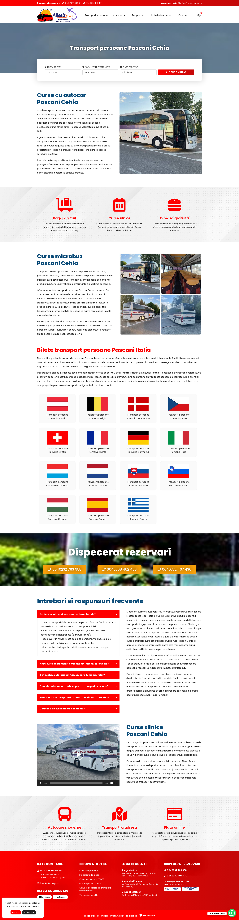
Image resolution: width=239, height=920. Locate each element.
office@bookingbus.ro (191, 3)
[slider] (76, 783)
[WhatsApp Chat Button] (232, 913)
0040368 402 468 (121, 569)
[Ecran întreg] (116, 783)
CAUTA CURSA (178, 72)
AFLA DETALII (29, 912)
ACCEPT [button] (15, 912)
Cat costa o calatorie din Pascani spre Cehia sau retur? (72, 675)
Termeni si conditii (88, 895)
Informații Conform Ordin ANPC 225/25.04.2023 (176, 883)
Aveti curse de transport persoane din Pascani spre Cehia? (74, 663)
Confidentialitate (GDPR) (92, 879)
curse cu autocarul (148, 611)
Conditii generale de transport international (95, 889)
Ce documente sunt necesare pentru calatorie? (68, 614)
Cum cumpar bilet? (89, 870)
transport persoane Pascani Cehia (62, 110)
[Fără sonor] (111, 783)
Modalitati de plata (89, 874)
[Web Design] (146, 915)
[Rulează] (40, 783)
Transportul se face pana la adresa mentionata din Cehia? (74, 697)
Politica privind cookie (90, 883)
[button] (78, 754)
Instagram (61, 897)
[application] (78, 755)
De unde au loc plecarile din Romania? (62, 708)
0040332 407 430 (93, 3)
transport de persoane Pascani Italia (79, 358)
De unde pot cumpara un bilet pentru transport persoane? (74, 686)
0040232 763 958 (72, 3)
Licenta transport (49, 883)
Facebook (45, 897)
